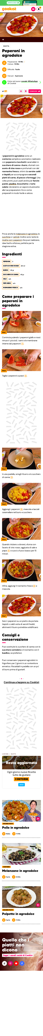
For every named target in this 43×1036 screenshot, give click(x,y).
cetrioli (16, 237)
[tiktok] (4, 963)
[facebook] (22, 963)
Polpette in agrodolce (18, 914)
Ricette (13, 754)
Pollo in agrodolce (15, 828)
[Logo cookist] (9, 9)
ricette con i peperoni (12, 240)
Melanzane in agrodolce (20, 871)
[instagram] (10, 963)
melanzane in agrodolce (26, 233)
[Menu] (33, 9)
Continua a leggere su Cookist (21, 682)
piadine (12, 183)
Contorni (5, 754)
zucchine (6, 237)
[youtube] (16, 963)
